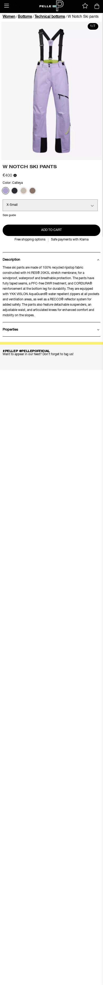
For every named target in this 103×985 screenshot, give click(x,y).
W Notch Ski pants (83, 17)
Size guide (9, 215)
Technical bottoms (50, 17)
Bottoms (25, 17)
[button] (6, 6)
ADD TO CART (51, 230)
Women (9, 17)
